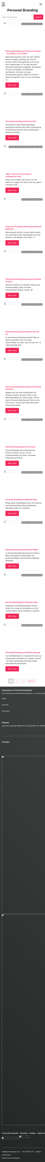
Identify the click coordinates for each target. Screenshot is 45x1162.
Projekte (32, 1133)
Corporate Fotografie (10, 1133)
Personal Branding (35, 24)
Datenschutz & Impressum (11, 1158)
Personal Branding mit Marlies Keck (21, 499)
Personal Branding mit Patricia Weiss (21, 550)
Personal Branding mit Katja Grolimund (22, 652)
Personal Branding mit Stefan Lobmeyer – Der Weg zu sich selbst (23, 52)
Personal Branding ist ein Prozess (20, 447)
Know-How (20, 147)
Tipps (40, 147)
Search (38, 17)
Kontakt (38, 1152)
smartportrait (6, 1155)
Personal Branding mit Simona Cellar (21, 602)
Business (25, 24)
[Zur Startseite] (8, 4)
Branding (23, 1133)
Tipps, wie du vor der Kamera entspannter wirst (18, 175)
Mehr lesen (12, 85)
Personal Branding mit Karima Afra (20, 121)
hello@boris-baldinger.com (11, 1152)
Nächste (31, 681)
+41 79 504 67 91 (28, 1152)
